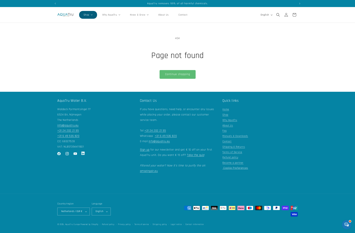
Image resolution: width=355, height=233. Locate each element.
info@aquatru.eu (68, 125)
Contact (226, 141)
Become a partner (233, 162)
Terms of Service (232, 152)
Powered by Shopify (89, 224)
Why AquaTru (229, 120)
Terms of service (141, 224)
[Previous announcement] (55, 3)
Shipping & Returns (233, 146)
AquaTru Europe (72, 224)
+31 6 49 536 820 (68, 136)
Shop (225, 114)
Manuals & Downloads (235, 136)
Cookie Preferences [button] (235, 168)
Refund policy (230, 157)
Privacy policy (124, 224)
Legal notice (176, 224)
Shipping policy (160, 224)
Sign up (145, 150)
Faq (224, 130)
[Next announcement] (300, 3)
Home (225, 109)
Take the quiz (195, 155)
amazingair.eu (149, 171)
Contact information (194, 224)
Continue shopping (177, 74)
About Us (227, 125)
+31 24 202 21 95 (68, 131)
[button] (88, 15)
